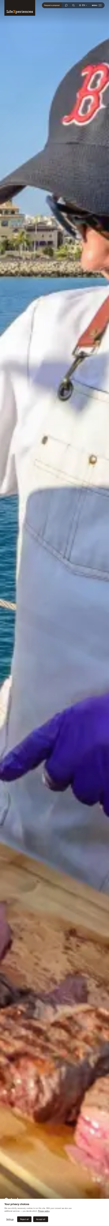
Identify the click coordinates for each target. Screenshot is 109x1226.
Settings (10, 1219)
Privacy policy (44, 1211)
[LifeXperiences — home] (19, 8)
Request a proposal (52, 5)
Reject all (24, 1219)
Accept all (40, 1219)
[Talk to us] (66, 5)
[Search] (73, 5)
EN (83, 5)
